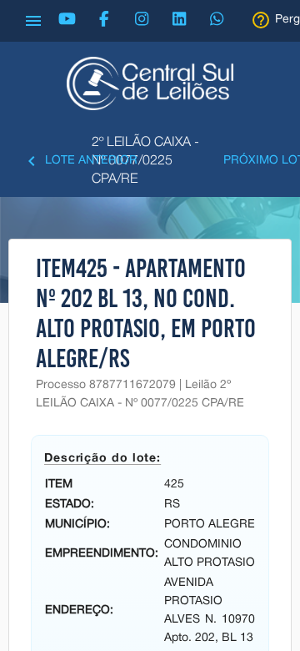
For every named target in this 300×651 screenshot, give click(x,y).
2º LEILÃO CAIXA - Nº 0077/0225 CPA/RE (145, 161)
